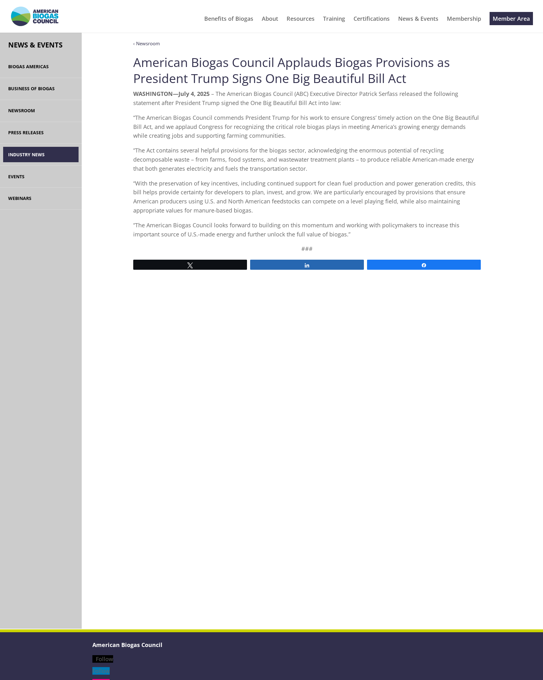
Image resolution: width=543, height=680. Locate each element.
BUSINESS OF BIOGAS (31, 88)
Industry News (26, 155)
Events (16, 177)
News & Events (418, 19)
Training (334, 19)
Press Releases (26, 132)
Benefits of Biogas (228, 19)
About (270, 19)
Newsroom (21, 110)
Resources (301, 19)
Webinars (19, 198)
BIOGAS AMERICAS (28, 66)
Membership (464, 19)
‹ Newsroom (146, 43)
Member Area (511, 18)
